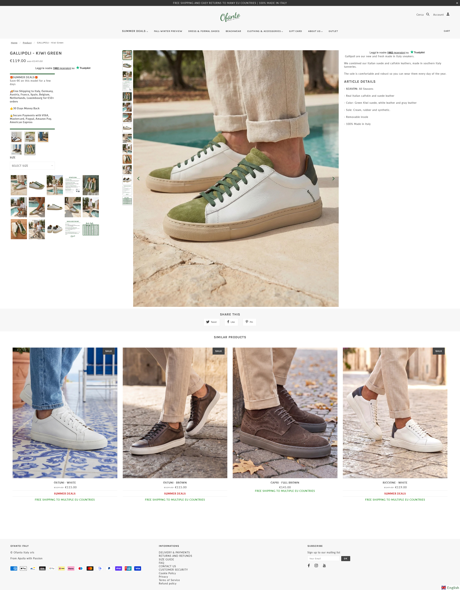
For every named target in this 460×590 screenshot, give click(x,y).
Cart (447, 31)
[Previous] (138, 179)
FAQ (161, 562)
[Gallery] (230, 178)
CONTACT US (167, 566)
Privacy (163, 576)
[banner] (230, 17)
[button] (16, 137)
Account (439, 14)
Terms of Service (169, 580)
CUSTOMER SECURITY (173, 569)
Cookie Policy (167, 573)
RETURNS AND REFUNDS (175, 555)
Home (14, 42)
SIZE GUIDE (166, 559)
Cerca (421, 14)
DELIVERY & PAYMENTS (174, 552)
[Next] (333, 179)
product (27, 42)
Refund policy (167, 583)
